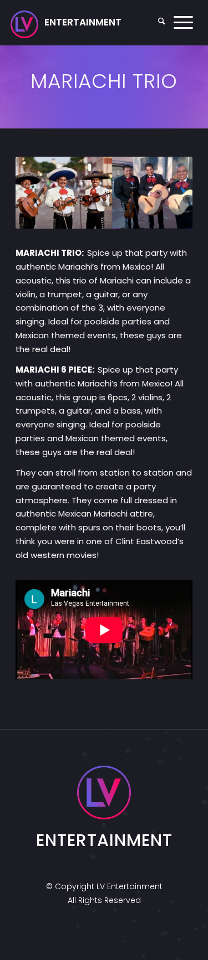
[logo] (66, 22)
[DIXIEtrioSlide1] (104, 193)
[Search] (162, 22)
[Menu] (183, 22)
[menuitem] (162, 22)
